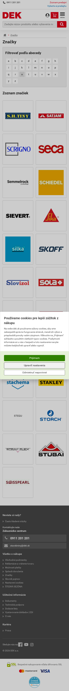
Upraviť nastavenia (34, 365)
